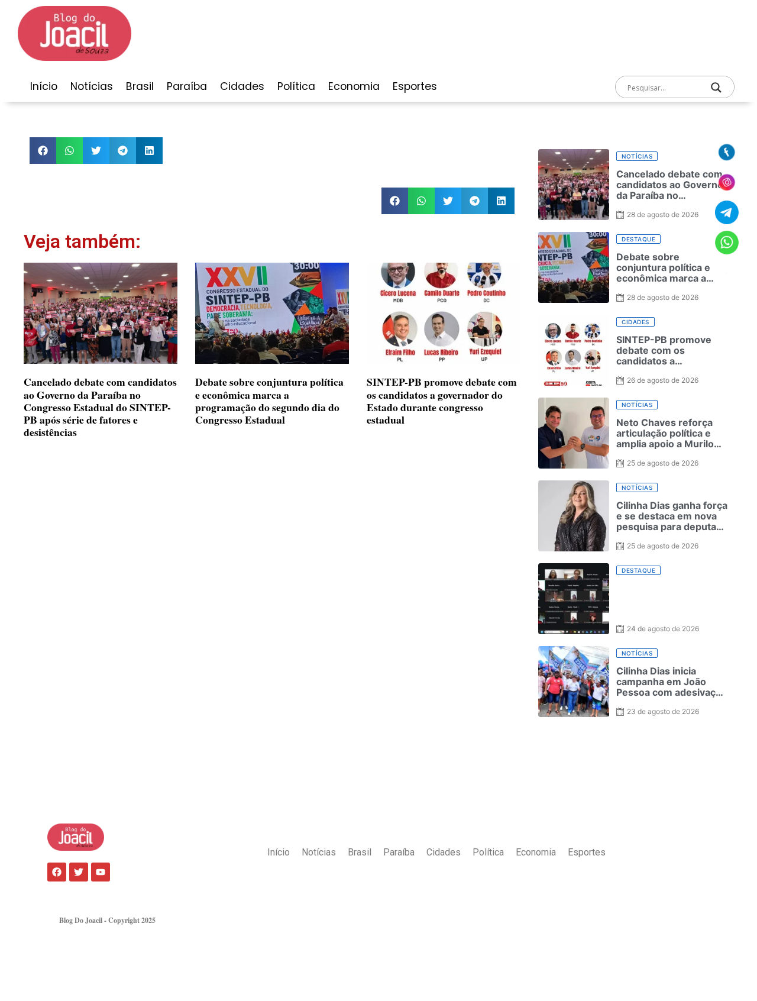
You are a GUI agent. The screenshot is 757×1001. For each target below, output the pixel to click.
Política (296, 86)
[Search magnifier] (716, 87)
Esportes (415, 86)
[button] (43, 150)
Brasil (140, 86)
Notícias (91, 86)
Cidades (242, 86)
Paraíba (187, 86)
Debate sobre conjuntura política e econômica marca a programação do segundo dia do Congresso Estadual (269, 400)
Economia (354, 86)
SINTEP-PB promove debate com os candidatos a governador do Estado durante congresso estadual (442, 400)
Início (43, 86)
